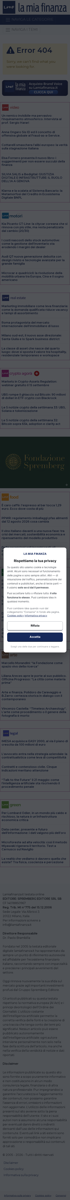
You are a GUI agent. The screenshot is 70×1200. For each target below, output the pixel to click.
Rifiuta (35, 625)
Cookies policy (15, 615)
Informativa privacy (36, 615)
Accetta (35, 637)
